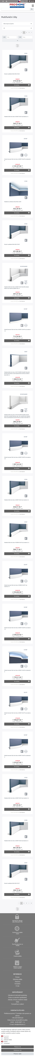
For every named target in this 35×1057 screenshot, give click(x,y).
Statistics (6, 1038)
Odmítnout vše (17, 1050)
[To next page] (31, 32)
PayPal (5, 1041)
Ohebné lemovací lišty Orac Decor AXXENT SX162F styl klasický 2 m (17, 756)
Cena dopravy (22, 88)
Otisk (17, 1002)
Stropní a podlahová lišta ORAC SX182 (12, 74)
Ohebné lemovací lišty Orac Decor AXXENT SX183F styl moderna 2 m (17, 458)
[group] (17, 62)
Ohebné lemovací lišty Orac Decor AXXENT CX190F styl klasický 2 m (17, 671)
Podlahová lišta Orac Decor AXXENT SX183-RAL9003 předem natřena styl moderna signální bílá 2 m (16, 287)
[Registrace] (6, 1)
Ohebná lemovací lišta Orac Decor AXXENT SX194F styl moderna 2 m (17, 330)
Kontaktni (17, 983)
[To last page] (31, 903)
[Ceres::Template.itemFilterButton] (17, 40)
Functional (7, 1043)
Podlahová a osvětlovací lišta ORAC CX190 (12, 201)
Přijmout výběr (17, 1054)
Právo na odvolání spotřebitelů (17, 997)
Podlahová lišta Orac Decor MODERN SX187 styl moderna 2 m (16, 542)
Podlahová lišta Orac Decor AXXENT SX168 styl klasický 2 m (16, 840)
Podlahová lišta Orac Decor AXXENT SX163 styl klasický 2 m (16, 116)
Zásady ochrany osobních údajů (17, 999)
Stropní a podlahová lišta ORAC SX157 (12, 883)
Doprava (17, 981)
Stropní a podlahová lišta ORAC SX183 (12, 244)
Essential (6, 1036)
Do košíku (16, 85)
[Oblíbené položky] (26, 1)
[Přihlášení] (3, 1)
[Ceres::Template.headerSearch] (32, 9)
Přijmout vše (17, 1047)
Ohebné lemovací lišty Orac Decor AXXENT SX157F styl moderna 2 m (17, 713)
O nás (17, 986)
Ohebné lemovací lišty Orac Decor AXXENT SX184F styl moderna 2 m (17, 628)
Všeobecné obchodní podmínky (17, 995)
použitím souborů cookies (13, 1033)
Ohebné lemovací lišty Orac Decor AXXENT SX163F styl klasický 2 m (17, 160)
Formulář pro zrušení (17, 1004)
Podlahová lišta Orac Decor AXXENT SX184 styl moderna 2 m (16, 500)
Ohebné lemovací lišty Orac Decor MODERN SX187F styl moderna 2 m (15, 586)
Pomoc (17, 977)
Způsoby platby (17, 979)
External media (8, 1039)
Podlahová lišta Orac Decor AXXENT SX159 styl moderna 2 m (16, 798)
